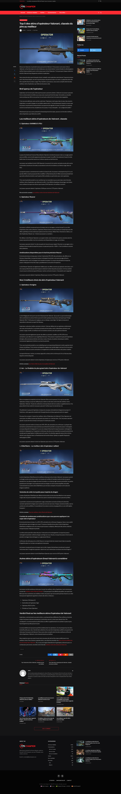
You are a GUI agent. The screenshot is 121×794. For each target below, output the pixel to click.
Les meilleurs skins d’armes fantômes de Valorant (46, 192)
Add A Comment (46, 728)
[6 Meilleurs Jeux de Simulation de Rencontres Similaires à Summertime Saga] (81, 22)
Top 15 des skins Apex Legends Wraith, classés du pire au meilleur (28, 720)
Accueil (23, 12)
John (24, 30)
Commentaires (52, 12)
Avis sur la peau (23, 20)
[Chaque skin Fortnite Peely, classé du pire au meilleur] (28, 691)
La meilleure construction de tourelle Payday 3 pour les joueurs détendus (93, 759)
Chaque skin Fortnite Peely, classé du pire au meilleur (26, 698)
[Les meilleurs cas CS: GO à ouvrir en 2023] (65, 711)
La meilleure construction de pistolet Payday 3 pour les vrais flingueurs (93, 62)
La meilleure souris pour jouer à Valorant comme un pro (46, 698)
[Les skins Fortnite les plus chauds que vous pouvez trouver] (81, 38)
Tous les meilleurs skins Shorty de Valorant (40, 512)
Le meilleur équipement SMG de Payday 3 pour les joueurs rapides (41, 1)
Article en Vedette (32, 12)
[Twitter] (14, 74)
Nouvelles (62, 12)
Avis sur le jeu (52, 751)
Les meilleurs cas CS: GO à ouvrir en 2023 (63, 719)
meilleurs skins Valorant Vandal (34, 591)
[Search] (100, 12)
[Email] (14, 81)
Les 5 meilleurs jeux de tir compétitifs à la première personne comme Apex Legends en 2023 (65, 700)
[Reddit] (14, 77)
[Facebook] (14, 70)
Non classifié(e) (51, 758)
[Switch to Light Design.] (99, 12)
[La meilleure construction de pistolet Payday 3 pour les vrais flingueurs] (81, 62)
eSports (50, 765)
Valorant (22, 649)
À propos (51, 780)
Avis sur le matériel (53, 753)
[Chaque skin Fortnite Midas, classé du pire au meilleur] (81, 30)
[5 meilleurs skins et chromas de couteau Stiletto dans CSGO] (46, 711)
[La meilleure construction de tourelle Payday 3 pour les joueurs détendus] (80, 759)
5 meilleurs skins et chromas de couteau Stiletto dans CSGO (46, 719)
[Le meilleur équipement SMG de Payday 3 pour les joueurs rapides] (81, 70)
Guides (42, 12)
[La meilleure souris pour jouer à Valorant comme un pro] (46, 691)
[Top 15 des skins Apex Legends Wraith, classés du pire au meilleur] (28, 711)
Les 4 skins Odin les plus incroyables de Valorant (42, 364)
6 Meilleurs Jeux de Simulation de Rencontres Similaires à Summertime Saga (93, 22)
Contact (69, 780)
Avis (50, 762)
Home (21, 16)
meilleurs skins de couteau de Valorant (56, 644)
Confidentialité (60, 780)
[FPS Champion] (28, 6)
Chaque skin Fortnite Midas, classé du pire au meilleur (92, 29)
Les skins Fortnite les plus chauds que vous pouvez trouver (93, 37)
